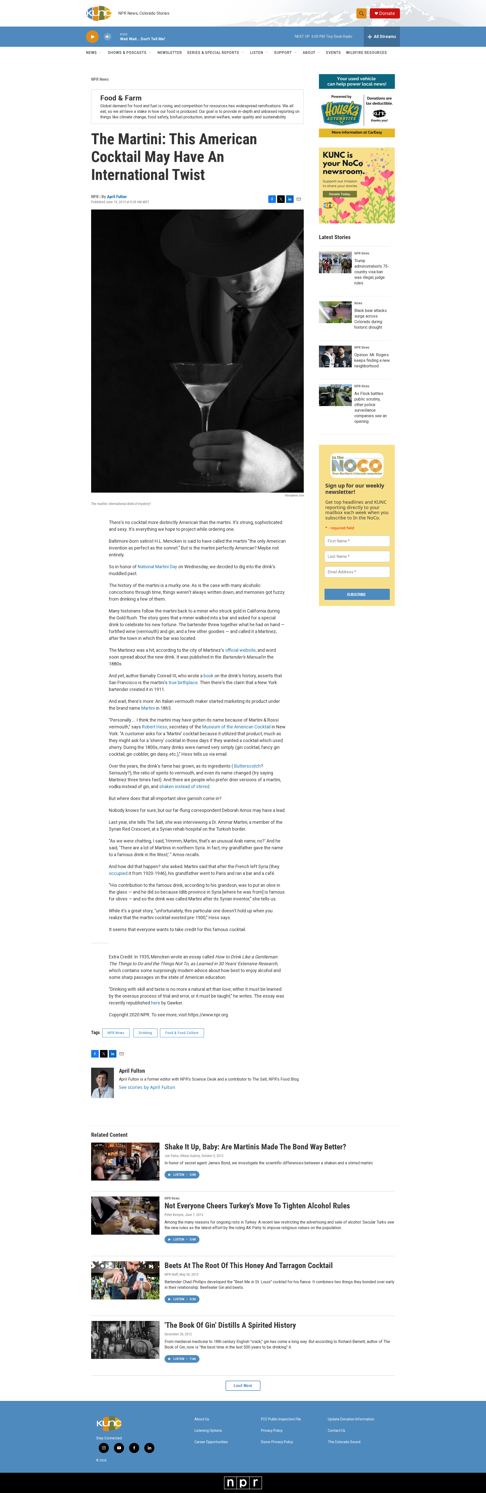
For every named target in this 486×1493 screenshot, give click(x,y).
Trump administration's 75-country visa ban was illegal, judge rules (371, 271)
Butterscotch (247, 766)
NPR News (100, 79)
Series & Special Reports (213, 53)
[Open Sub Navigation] (101, 53)
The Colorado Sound (344, 1442)
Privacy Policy (272, 1431)
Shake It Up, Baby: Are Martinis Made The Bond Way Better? (255, 1146)
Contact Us (336, 1431)
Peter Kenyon (174, 1215)
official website (240, 650)
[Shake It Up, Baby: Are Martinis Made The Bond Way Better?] (125, 1162)
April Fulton (117, 196)
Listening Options (208, 1431)
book (208, 675)
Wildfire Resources (366, 53)
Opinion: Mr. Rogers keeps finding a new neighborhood (372, 360)
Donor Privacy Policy (277, 1442)
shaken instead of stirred (184, 786)
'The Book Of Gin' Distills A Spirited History (230, 1325)
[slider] (115, 36)
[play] (92, 37)
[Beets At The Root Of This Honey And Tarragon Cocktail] (125, 1280)
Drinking (145, 1033)
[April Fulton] (102, 1083)
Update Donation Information (351, 1419)
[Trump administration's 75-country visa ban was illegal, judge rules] (335, 262)
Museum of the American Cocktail (236, 726)
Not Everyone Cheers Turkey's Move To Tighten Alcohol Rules (257, 1205)
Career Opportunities (211, 1442)
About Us (201, 1419)
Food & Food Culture (182, 1033)
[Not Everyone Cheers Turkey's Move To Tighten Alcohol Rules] (125, 1215)
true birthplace (183, 682)
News (358, 303)
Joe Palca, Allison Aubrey (182, 1156)
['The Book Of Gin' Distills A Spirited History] (125, 1340)
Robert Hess (154, 726)
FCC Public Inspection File (281, 1419)
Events (333, 53)
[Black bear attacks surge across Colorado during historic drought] (335, 312)
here (155, 1002)
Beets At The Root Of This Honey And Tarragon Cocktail (249, 1265)
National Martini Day (157, 566)
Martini (148, 708)
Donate (387, 13)
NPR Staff (171, 1274)
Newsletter (169, 53)
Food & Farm (121, 98)
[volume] (107, 37)
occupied (118, 873)
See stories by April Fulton (147, 1087)
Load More (243, 1385)
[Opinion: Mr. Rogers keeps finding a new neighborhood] (335, 356)
